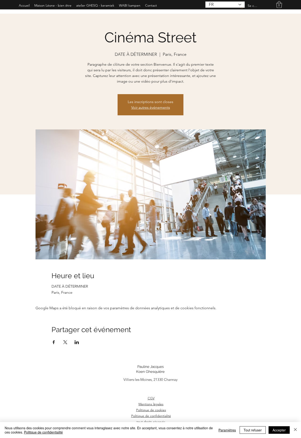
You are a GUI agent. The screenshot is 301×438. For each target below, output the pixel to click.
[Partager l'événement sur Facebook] (53, 342)
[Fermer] (295, 430)
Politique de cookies (151, 410)
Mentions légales (151, 404)
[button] (279, 4)
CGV (151, 398)
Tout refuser (253, 430)
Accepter (279, 430)
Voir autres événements (150, 107)
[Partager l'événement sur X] (65, 342)
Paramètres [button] (227, 430)
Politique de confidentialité (151, 416)
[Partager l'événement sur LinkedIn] (77, 342)
